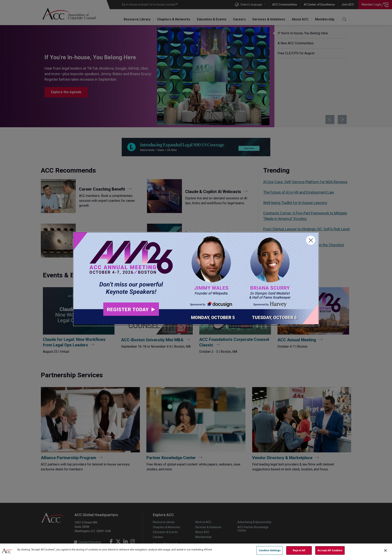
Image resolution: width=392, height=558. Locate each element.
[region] (196, 550)
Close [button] (310, 240)
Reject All (299, 550)
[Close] (385, 550)
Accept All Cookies (329, 550)
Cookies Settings (270, 550)
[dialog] (196, 279)
